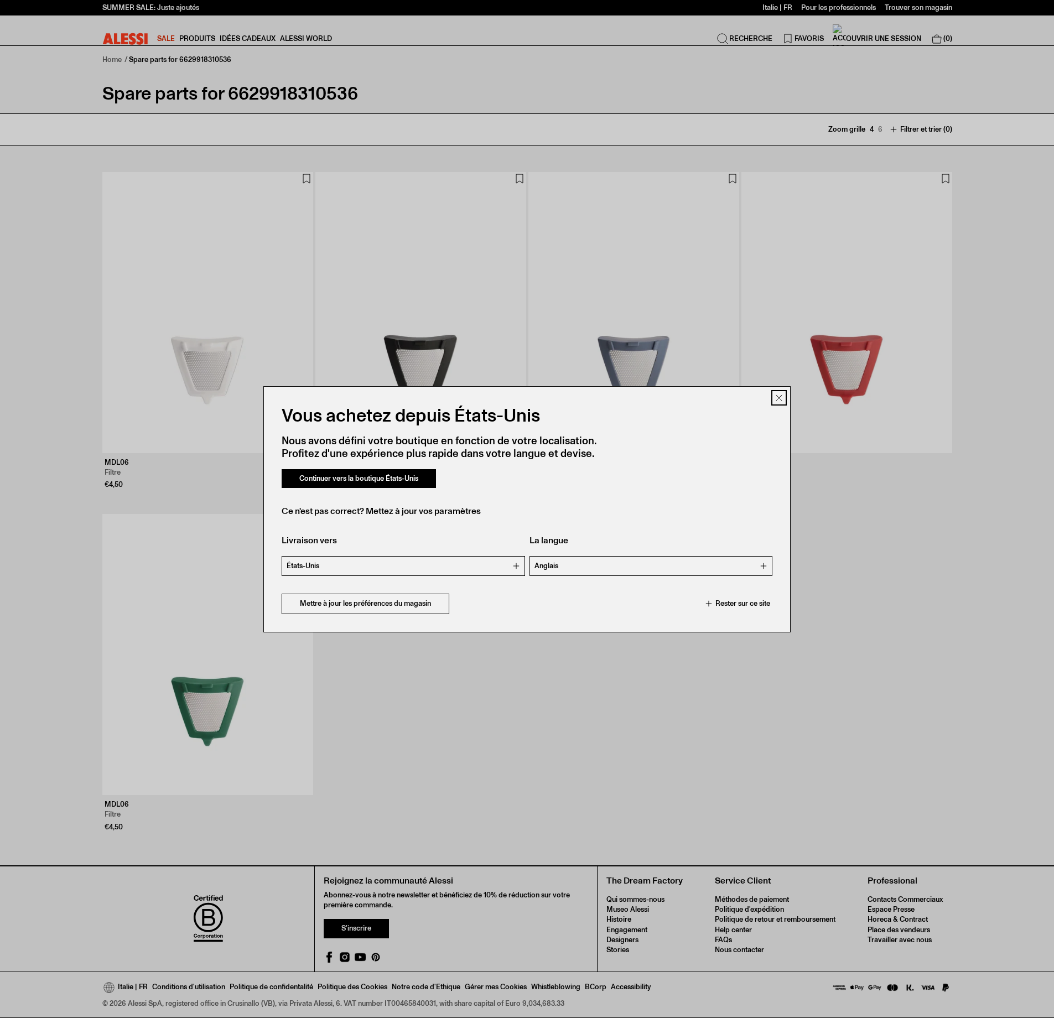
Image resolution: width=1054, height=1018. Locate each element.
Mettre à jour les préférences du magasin (365, 603)
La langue (548, 540)
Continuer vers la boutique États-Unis (358, 478)
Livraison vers (309, 540)
